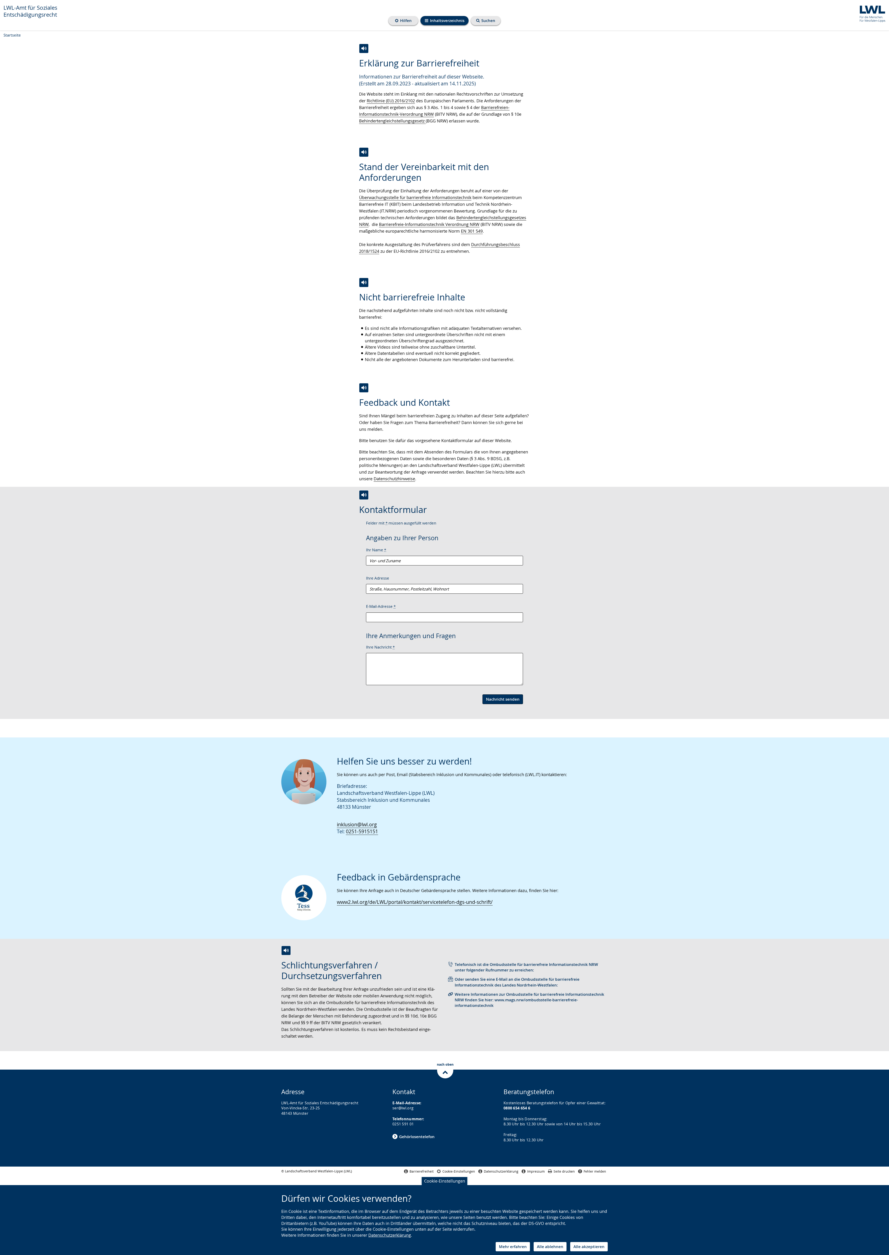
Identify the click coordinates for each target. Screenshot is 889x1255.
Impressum (536, 1171)
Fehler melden (595, 1171)
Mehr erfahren (513, 1246)
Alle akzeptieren (588, 1246)
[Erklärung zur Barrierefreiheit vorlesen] (364, 48)
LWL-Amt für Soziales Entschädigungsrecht (30, 11)
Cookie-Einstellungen (444, 1181)
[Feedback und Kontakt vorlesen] (364, 388)
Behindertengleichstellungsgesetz (392, 121)
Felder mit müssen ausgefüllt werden (401, 523)
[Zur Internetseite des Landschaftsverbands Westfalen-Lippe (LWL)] (871, 13)
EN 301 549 (472, 231)
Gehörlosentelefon (417, 1136)
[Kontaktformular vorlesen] (364, 495)
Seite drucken (564, 1171)
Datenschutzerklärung (389, 1235)
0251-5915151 (362, 831)
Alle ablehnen (550, 1246)
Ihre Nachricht (380, 647)
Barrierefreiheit (422, 1171)
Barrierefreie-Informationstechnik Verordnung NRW (429, 224)
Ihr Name (376, 550)
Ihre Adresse (377, 578)
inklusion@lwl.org (357, 824)
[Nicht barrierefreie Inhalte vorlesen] (364, 282)
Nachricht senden (503, 699)
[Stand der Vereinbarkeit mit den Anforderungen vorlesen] (364, 152)
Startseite (12, 35)
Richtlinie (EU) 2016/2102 (391, 100)
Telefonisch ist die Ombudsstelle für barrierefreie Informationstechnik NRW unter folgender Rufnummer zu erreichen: (526, 967)
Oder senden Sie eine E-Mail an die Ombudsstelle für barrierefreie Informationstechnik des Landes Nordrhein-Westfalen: (517, 982)
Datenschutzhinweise (394, 478)
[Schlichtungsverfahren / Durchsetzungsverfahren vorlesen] (286, 950)
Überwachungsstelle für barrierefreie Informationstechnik (415, 197)
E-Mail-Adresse (381, 606)
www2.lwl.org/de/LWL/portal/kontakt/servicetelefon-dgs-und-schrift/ (415, 902)
